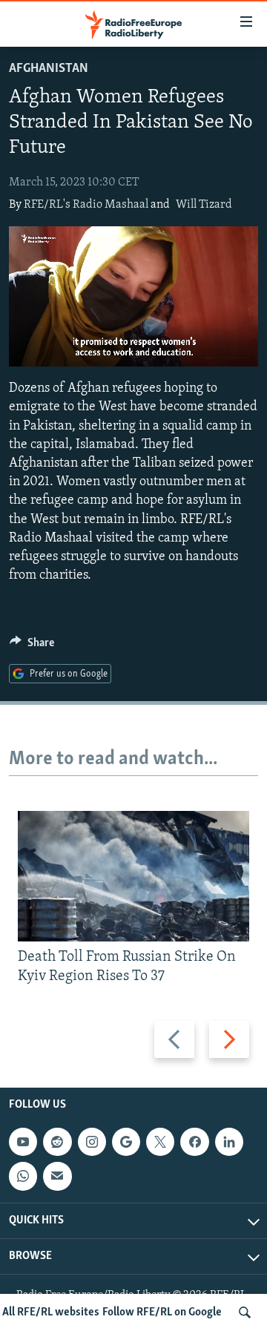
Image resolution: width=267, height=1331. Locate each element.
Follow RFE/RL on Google (162, 1312)
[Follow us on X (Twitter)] (160, 1142)
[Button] (32, 646)
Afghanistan (48, 69)
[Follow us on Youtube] (23, 1142)
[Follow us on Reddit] (57, 1142)
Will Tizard (204, 205)
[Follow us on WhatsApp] (23, 1176)
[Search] (244, 1312)
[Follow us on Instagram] (92, 1142)
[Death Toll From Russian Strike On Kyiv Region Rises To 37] (133, 876)
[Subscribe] (57, 1176)
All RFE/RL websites (50, 1312)
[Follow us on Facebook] (194, 1142)
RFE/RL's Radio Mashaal (86, 205)
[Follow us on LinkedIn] (229, 1142)
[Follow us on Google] (126, 1142)
